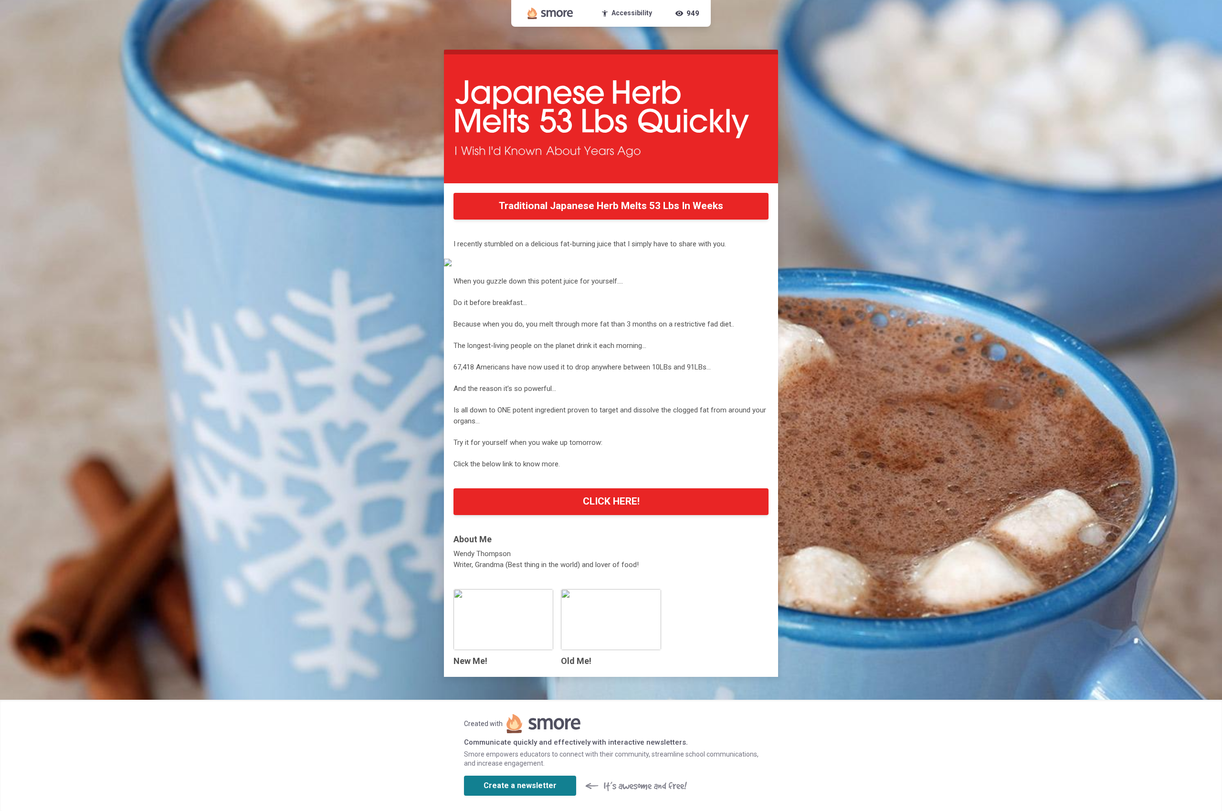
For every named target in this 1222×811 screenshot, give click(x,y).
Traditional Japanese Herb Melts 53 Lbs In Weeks (611, 205)
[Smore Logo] (550, 13)
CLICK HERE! (611, 501)
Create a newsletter (520, 785)
